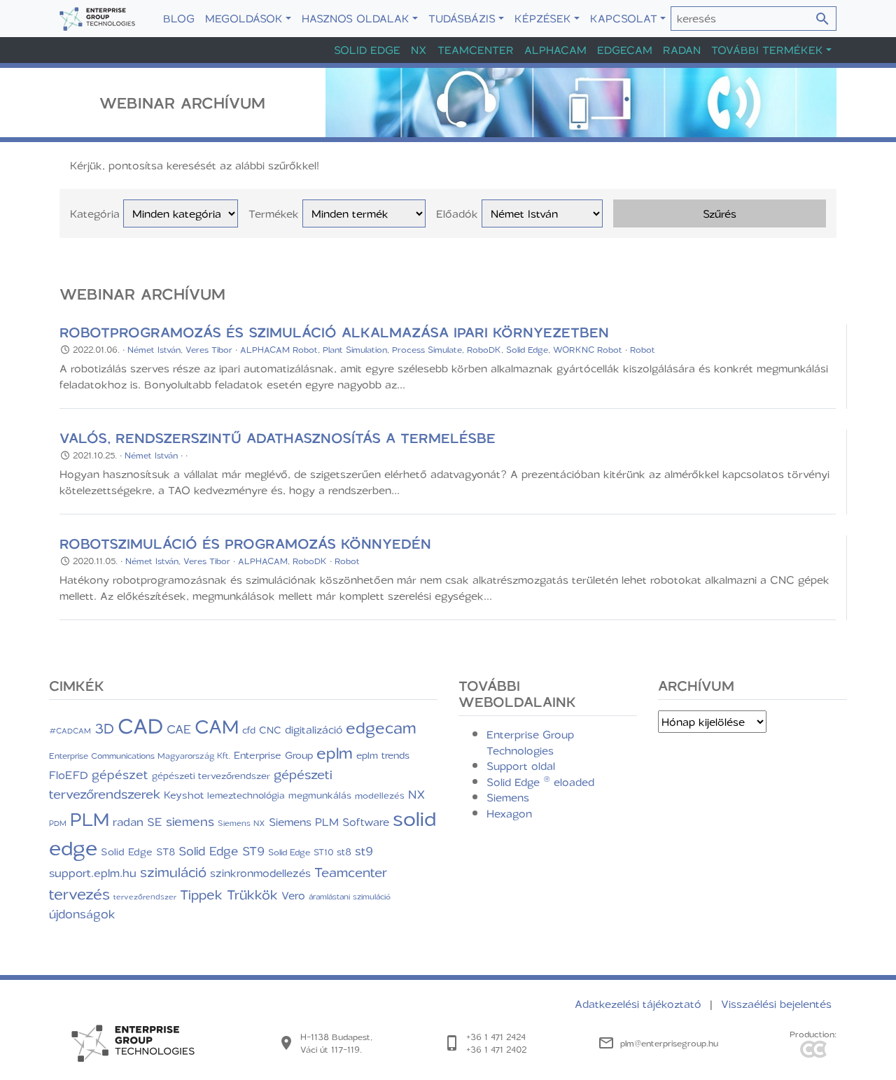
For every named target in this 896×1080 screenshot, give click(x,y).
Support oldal (520, 766)
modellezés (380, 795)
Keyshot (184, 794)
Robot (642, 349)
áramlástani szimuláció (350, 897)
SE (154, 821)
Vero (293, 895)
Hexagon (509, 813)
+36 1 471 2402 (496, 1049)
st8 (344, 851)
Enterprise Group (273, 755)
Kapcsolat (623, 18)
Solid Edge (367, 49)
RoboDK (484, 349)
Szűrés (719, 213)
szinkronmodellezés (260, 873)
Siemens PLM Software (329, 822)
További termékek (767, 49)
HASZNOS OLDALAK (356, 18)
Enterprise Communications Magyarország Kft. (139, 755)
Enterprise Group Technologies (530, 742)
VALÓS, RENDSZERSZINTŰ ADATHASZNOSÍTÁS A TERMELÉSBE (277, 438)
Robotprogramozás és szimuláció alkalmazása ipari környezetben (334, 332)
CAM (217, 726)
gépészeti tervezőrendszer (211, 775)
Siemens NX (241, 823)
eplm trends (383, 755)
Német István (154, 349)
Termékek (273, 214)
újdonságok (82, 913)
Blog (179, 18)
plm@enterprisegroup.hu (669, 1043)
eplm (334, 752)
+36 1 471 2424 (496, 1036)
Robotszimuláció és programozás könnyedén (245, 543)
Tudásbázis (462, 18)
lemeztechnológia (246, 795)
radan (128, 821)
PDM (57, 822)
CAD (140, 725)
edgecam (381, 727)
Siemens (507, 797)
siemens (190, 821)
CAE (179, 728)
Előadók (457, 214)
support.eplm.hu (92, 872)
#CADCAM (70, 730)
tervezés (79, 893)
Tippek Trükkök (229, 894)
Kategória (95, 214)
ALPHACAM (263, 560)
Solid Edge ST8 (138, 851)
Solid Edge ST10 (300, 852)
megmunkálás (319, 795)
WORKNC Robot (587, 349)
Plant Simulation (355, 349)
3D (104, 728)
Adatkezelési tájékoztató (640, 1004)
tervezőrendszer (144, 896)
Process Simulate (427, 349)
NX (419, 49)
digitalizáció (313, 729)
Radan (682, 49)
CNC (270, 729)
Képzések (542, 18)
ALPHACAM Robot (279, 349)
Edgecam (624, 49)
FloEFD (68, 775)
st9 (364, 850)
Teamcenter (476, 49)
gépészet (120, 774)
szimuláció (173, 872)
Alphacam (555, 49)
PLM (89, 819)
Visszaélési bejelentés (776, 1004)
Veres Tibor (209, 349)
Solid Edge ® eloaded (540, 782)
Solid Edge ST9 (221, 850)
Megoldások (244, 18)
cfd (248, 730)
